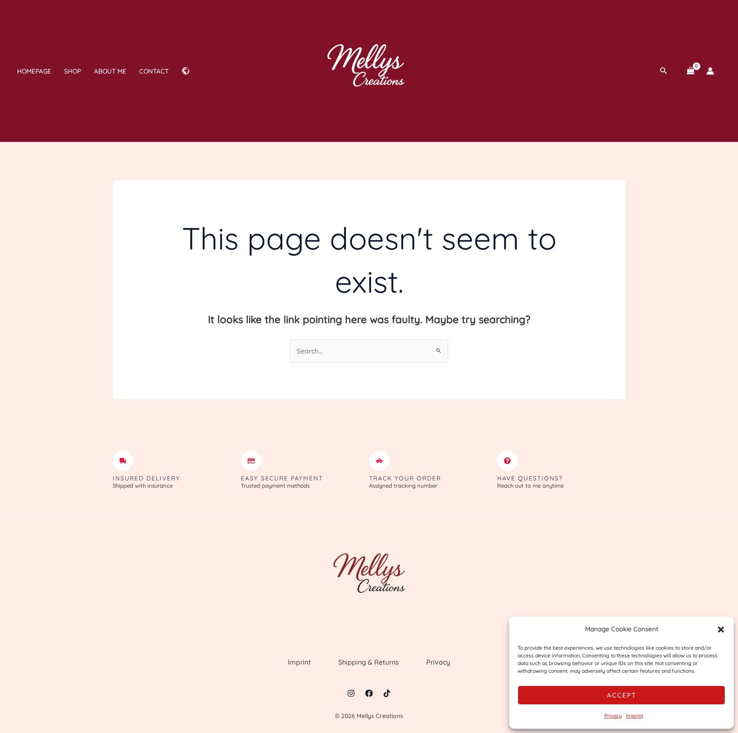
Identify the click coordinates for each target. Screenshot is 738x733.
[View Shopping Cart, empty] (690, 71)
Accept (621, 695)
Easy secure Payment (282, 478)
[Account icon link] (710, 71)
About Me (110, 71)
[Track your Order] (379, 460)
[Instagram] (351, 693)
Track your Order (405, 478)
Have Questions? (530, 478)
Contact (154, 71)
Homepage (34, 71)
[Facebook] (369, 693)
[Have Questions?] (507, 460)
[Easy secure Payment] (251, 460)
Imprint (634, 715)
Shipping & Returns (368, 662)
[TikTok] (387, 693)
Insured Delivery (146, 478)
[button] (721, 629)
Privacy (613, 715)
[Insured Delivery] (123, 460)
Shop (72, 71)
